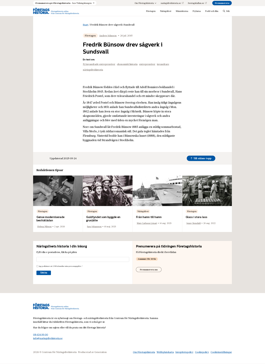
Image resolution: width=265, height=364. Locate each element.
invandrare (163, 64)
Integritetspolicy (184, 352)
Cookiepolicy (202, 352)
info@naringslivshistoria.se (48, 338)
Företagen (151, 11)
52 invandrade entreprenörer (99, 64)
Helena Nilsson (44, 226)
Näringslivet (165, 11)
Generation (100, 352)
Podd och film (211, 11)
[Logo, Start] (56, 11)
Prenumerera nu (149, 269)
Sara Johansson (94, 226)
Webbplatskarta (165, 352)
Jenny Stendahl (193, 223)
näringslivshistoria (93, 69)
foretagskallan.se (196, 3)
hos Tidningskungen (63, 3)
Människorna (182, 11)
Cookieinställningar (221, 352)
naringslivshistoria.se (171, 3)
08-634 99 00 (40, 334)
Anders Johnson (108, 35)
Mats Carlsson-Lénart (147, 223)
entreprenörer (147, 64)
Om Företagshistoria (144, 3)
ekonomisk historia (127, 64)
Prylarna (197, 11)
